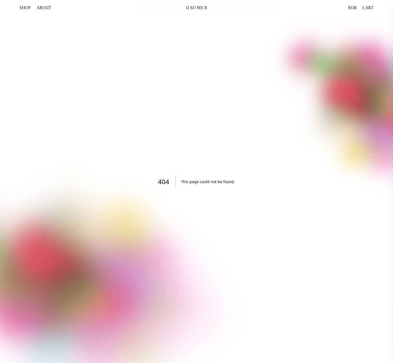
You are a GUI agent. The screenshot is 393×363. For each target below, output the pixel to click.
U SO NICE (196, 7)
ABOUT (44, 8)
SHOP (25, 8)
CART (367, 7)
